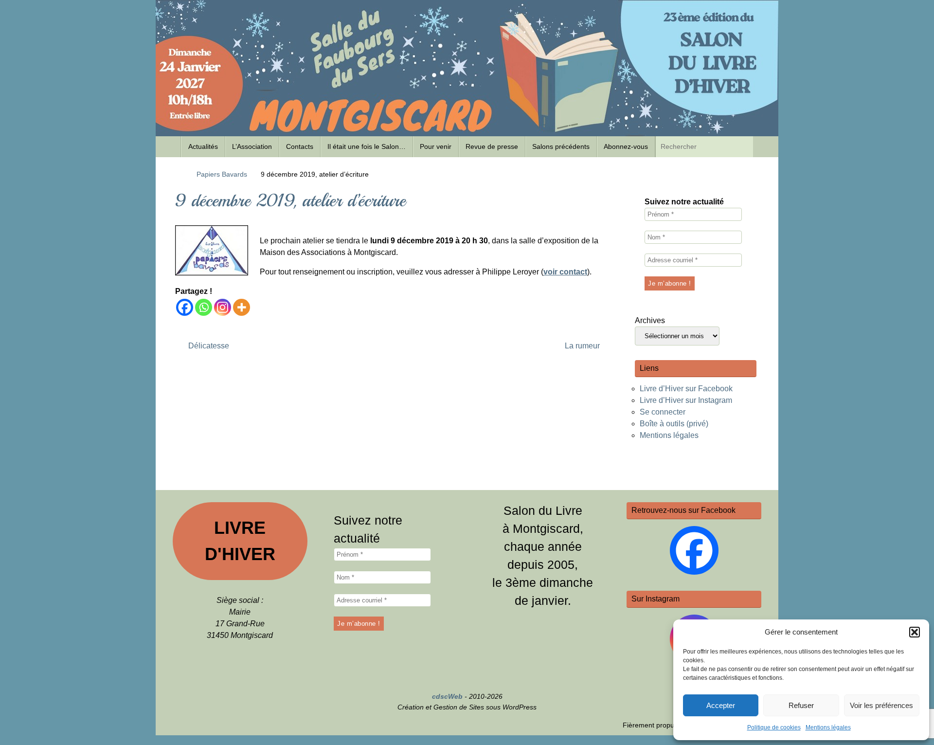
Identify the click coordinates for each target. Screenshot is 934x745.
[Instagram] (222, 307)
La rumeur (583, 346)
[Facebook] (184, 307)
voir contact (565, 272)
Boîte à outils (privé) (674, 423)
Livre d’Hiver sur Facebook (686, 388)
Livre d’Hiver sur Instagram (686, 400)
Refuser (801, 705)
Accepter (720, 705)
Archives (650, 320)
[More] (241, 307)
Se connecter (662, 412)
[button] (914, 632)
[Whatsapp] (203, 307)
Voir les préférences (881, 705)
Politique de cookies (774, 727)
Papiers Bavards (222, 174)
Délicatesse (207, 346)
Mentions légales (828, 727)
